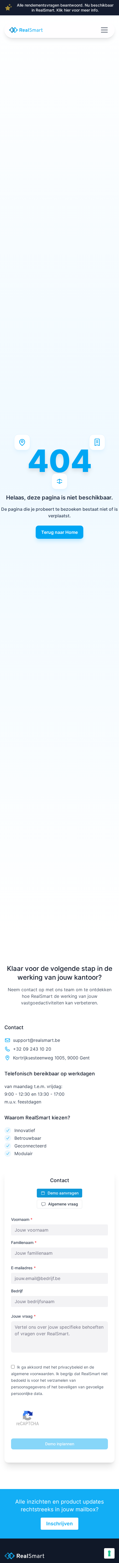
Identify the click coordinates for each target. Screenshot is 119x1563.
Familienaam (24, 1242)
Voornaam (21, 1219)
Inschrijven (59, 1523)
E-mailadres (23, 1267)
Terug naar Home (59, 532)
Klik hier (63, 10)
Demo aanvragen (63, 1193)
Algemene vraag (63, 1204)
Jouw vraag (23, 1316)
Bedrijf (17, 1291)
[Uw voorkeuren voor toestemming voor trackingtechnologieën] (109, 1553)
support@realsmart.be (36, 1040)
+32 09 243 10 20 (32, 1049)
